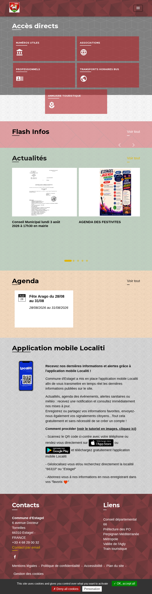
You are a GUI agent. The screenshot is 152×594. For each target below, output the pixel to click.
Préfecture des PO (117, 529)
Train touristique (115, 549)
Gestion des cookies (29, 574)
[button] (120, 147)
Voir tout (133, 132)
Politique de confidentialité (60, 566)
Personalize (92, 588)
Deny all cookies (67, 588)
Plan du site (115, 566)
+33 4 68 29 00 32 (25, 542)
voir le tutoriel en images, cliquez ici (106, 429)
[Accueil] (32, 8)
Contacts (25, 505)
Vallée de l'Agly (114, 544)
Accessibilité (93, 566)
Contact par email (26, 547)
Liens (111, 505)
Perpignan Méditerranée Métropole (121, 536)
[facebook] (16, 557)
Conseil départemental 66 (120, 522)
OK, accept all (125, 583)
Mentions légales (24, 566)
